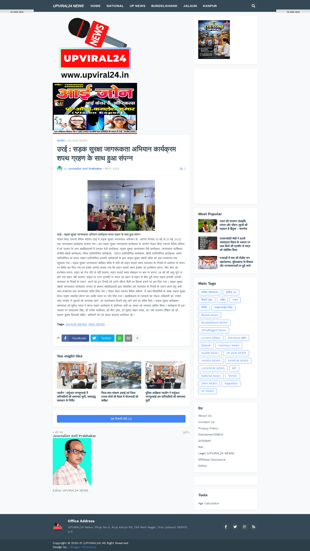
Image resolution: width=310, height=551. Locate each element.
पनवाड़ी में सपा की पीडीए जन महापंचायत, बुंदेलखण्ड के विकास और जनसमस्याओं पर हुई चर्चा (236, 261)
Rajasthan (231, 383)
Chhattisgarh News (213, 330)
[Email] (128, 338)
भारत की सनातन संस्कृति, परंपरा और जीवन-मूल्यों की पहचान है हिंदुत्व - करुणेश (233, 224)
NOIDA (232, 375)
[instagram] (244, 526)
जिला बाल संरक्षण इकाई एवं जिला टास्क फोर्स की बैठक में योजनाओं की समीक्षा (119, 396)
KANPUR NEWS (238, 360)
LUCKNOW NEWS (213, 368)
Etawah (206, 345)
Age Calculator (208, 503)
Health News (209, 353)
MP (234, 368)
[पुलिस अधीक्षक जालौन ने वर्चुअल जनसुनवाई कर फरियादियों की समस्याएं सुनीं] (166, 375)
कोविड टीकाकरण (209, 292)
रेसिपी (204, 307)
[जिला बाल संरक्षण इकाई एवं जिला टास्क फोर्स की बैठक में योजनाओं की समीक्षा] (121, 375)
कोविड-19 (231, 292)
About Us (205, 415)
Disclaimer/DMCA (210, 434)
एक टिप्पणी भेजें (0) (121, 418)
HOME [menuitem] (95, 6)
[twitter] (235, 526)
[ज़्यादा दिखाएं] (137, 338)
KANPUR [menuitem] (210, 6)
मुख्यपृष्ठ (61, 140)
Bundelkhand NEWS (214, 322)
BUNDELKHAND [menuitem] (164, 6)
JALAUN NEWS (77, 140)
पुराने (185, 432)
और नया (59, 432)
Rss (200, 447)
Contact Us (206, 422)
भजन (235, 299)
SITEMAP (204, 440)
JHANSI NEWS (210, 360)
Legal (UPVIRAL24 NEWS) (216, 453)
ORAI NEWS (96, 324)
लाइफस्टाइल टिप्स (223, 307)
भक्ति (222, 299)
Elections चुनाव (237, 337)
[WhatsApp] (119, 338)
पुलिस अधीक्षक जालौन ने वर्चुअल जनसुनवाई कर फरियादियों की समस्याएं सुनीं (165, 396)
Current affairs (210, 337)
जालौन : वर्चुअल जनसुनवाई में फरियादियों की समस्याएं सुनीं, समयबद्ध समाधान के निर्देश (76, 396)
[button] (253, 6)
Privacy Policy (208, 428)
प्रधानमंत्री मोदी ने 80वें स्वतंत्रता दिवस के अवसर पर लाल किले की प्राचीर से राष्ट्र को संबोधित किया (235, 244)
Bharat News (209, 315)
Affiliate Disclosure (212, 459)
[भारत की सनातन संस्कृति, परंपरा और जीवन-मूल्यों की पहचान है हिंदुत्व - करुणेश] (207, 225)
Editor (202, 465)
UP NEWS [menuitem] (137, 6)
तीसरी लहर (206, 299)
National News (211, 375)
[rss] (253, 526)
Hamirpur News (228, 345)
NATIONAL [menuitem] (115, 6)
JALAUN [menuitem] (190, 6)
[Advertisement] (225, 136)
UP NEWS (207, 391)
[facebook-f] (225, 526)
